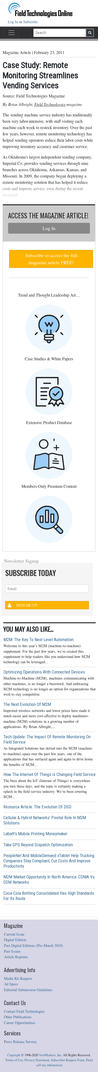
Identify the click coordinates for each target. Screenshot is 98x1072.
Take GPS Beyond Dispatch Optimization (38, 844)
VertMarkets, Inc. (50, 1055)
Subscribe (30, 21)
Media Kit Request (18, 978)
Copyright (13, 1055)
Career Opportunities (19, 1022)
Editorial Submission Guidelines (28, 989)
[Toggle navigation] (11, 32)
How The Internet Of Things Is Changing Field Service (49, 774)
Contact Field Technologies (24, 1011)
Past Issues (12, 951)
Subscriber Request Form (67, 1060)
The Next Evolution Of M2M (27, 704)
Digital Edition (15, 939)
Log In (13, 21)
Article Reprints (16, 956)
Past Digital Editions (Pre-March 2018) (33, 945)
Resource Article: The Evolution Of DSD (37, 806)
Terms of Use (14, 1060)
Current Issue (14, 934)
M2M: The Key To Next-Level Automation (38, 639)
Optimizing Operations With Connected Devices (44, 672)
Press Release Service (20, 1041)
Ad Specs (11, 983)
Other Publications (18, 1016)
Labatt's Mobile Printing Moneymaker (35, 833)
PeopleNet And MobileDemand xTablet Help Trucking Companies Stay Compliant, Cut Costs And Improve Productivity (48, 861)
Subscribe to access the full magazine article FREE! (51, 258)
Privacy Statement (37, 1060)
